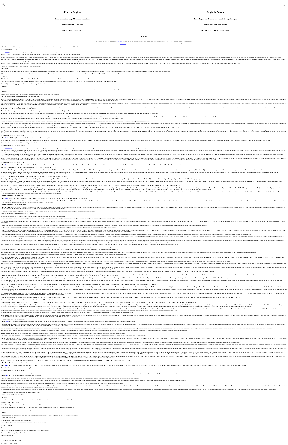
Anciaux (7, 52)
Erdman (7, 164)
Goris (6, 198)
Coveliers (7, 137)
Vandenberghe (8, 148)
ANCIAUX (119, 41)
